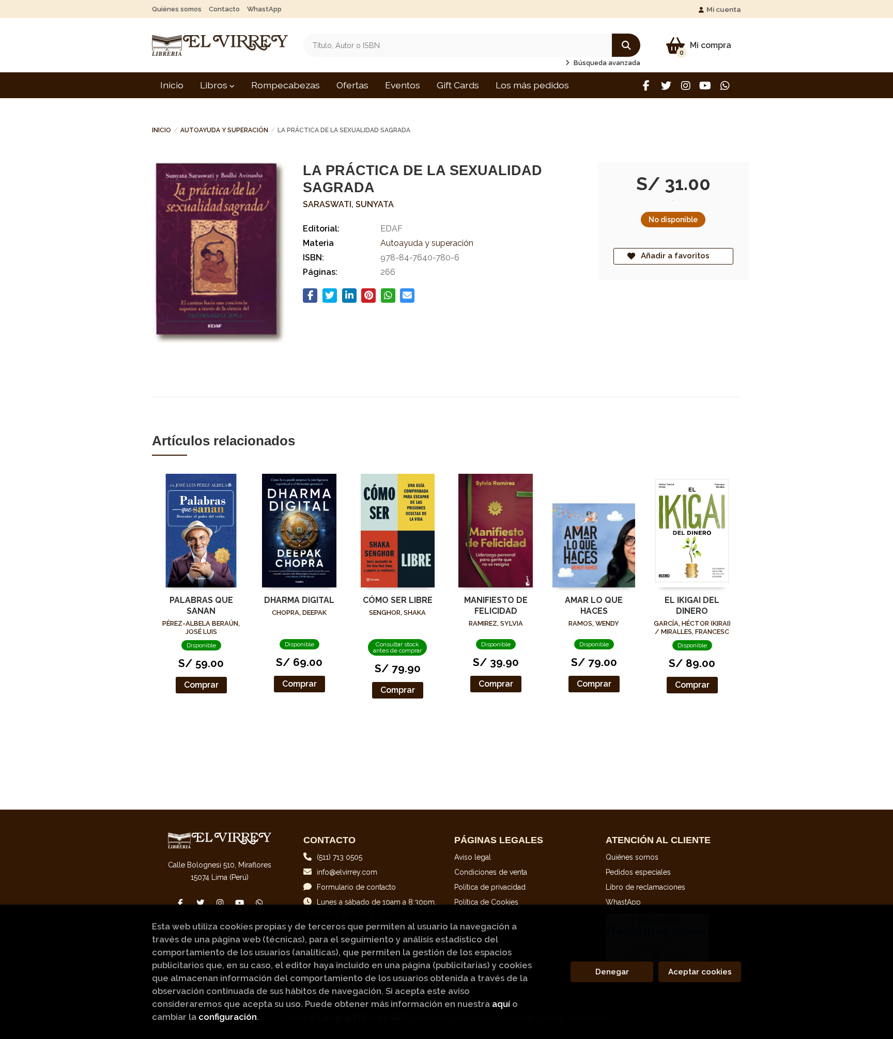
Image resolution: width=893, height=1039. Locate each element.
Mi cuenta (723, 9)
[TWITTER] (665, 85)
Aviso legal (472, 857)
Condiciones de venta (490, 872)
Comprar (201, 685)
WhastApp (264, 9)
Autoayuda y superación (224, 130)
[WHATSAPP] (724, 85)
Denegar (612, 971)
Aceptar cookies (700, 971)
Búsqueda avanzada (606, 63)
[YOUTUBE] (705, 85)
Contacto (224, 9)
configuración (227, 1017)
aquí (501, 1004)
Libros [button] (214, 85)
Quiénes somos (177, 9)
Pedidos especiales (638, 872)
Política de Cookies (486, 902)
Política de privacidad (490, 887)
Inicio (161, 130)
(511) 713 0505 (339, 857)
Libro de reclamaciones (645, 887)
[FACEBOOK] (646, 85)
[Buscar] (626, 45)
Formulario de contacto (356, 887)
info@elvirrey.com (347, 872)
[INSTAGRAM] (685, 85)
